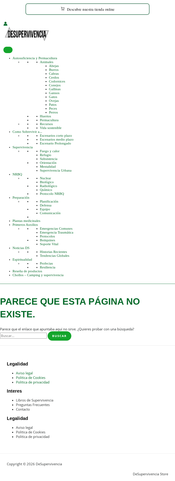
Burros (54, 70)
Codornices (57, 81)
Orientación (48, 163)
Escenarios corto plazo (56, 135)
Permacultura (49, 120)
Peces (53, 108)
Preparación (21, 197)
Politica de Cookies (30, 377)
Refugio (45, 155)
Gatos (53, 97)
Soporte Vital (49, 244)
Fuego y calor (49, 151)
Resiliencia (47, 267)
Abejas (54, 66)
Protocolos (47, 236)
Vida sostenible (51, 128)
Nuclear (45, 178)
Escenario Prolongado (55, 143)
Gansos (54, 93)
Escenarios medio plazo (57, 139)
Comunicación (50, 213)
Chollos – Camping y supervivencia (38, 275)
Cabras (54, 73)
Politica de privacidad (32, 382)
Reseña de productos (27, 271)
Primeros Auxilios (25, 224)
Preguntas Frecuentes (33, 404)
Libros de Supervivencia (34, 400)
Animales (46, 62)
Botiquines (47, 240)
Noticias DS (21, 248)
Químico (46, 190)
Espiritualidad (22, 259)
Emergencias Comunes (56, 228)
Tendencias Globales (54, 255)
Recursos (46, 124)
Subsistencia (48, 159)
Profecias (46, 263)
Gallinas (55, 89)
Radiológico (48, 186)
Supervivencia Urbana (56, 170)
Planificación (49, 201)
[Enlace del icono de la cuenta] (5, 24)
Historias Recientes (53, 252)
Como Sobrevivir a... (27, 132)
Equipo (45, 209)
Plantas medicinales (26, 221)
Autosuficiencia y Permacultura (35, 58)
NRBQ (17, 174)
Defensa (45, 205)
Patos (53, 104)
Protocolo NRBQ (52, 193)
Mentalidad (48, 166)
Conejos (55, 85)
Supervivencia (23, 147)
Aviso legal (24, 373)
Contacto (23, 409)
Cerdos (54, 77)
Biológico (47, 182)
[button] (5, 44)
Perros (53, 112)
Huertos (45, 116)
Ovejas (54, 101)
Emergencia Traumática (56, 232)
